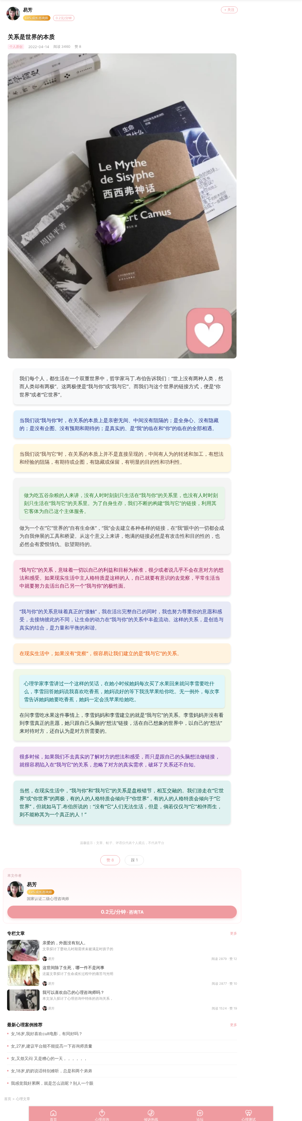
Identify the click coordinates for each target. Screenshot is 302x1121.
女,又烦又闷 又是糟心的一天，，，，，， (49, 1058)
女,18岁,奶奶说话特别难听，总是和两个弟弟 (51, 1070)
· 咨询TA (122, 912)
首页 (7, 1099)
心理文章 (23, 1099)
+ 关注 (229, 9)
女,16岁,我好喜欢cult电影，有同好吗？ (47, 1033)
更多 (233, 933)
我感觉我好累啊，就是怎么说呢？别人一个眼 (52, 1083)
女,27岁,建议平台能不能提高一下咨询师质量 (51, 1045)
